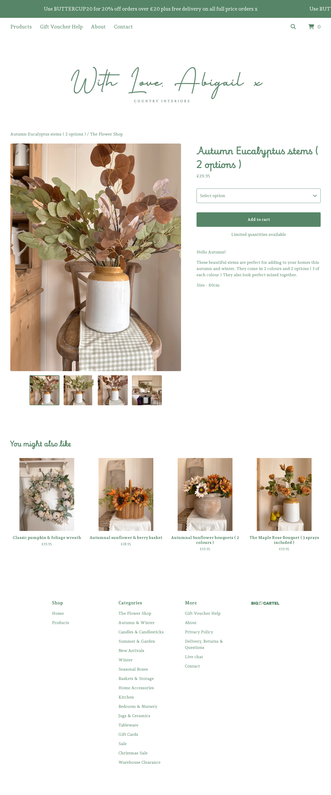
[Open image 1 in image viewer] (95, 257)
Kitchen (126, 697)
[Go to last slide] (17, 257)
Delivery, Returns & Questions (204, 644)
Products (21, 27)
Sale (122, 743)
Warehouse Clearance (139, 762)
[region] (165, 9)
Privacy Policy (199, 631)
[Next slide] (174, 257)
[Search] (293, 27)
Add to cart (258, 219)
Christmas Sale (133, 753)
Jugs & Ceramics (134, 715)
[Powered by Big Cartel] (265, 603)
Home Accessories (136, 687)
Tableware (128, 725)
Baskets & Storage (136, 678)
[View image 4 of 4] (147, 390)
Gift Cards (128, 734)
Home (58, 613)
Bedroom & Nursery (137, 706)
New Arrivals (131, 650)
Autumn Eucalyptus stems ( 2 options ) (48, 134)
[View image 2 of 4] (79, 390)
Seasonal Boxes (133, 669)
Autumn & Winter (136, 622)
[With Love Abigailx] (165, 83)
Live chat (194, 656)
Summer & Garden (136, 641)
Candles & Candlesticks (141, 631)
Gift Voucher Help (61, 27)
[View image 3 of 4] (113, 390)
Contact (123, 27)
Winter (125, 659)
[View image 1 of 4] (44, 390)
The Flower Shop (106, 134)
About (98, 27)
